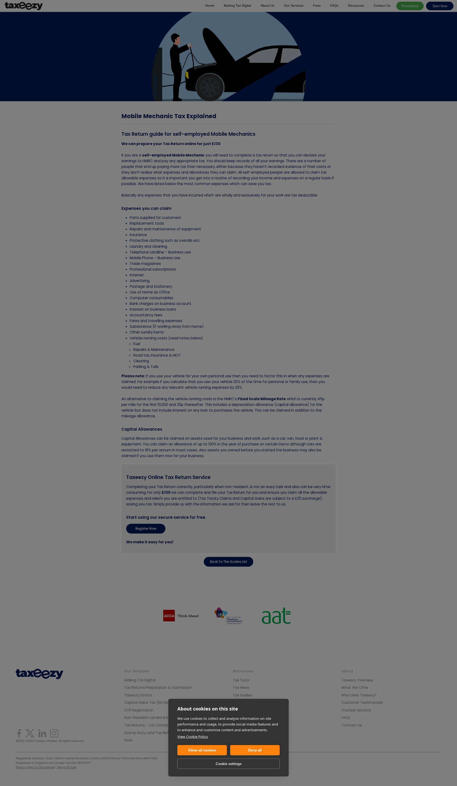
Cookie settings (229, 764)
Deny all (255, 750)
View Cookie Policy (192, 736)
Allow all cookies (202, 750)
